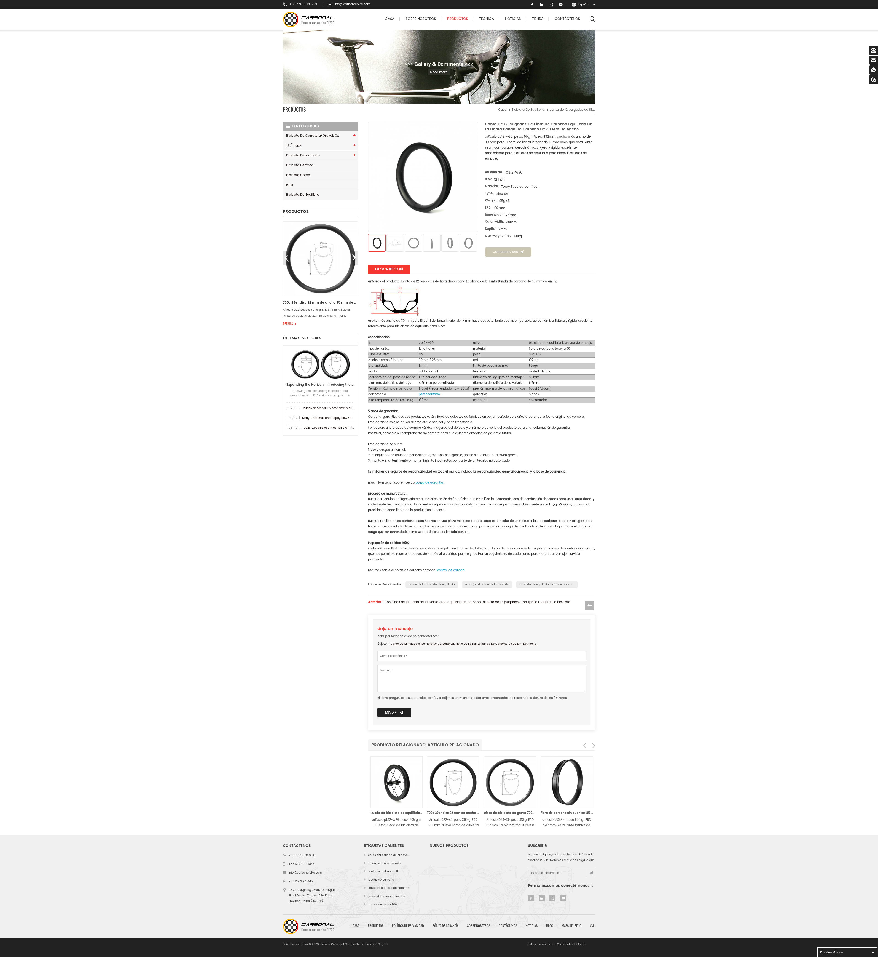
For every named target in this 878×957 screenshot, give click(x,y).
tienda (537, 19)
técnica (486, 19)
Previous (286, 258)
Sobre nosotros (421, 19)
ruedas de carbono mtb (384, 863)
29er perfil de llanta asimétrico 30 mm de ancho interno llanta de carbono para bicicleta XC (320, 302)
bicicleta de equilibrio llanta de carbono (546, 584)
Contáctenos (567, 19)
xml (592, 925)
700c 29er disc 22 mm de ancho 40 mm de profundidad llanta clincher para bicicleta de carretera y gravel (419, 813)
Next (354, 258)
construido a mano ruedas (386, 896)
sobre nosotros (478, 925)
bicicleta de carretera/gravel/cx (312, 135)
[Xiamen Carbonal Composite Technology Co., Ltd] (310, 19)
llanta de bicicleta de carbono (388, 888)
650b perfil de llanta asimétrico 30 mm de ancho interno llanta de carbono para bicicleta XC (590, 813)
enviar (390, 712)
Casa (389, 19)
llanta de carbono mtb (383, 871)
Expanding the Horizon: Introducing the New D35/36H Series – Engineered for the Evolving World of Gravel (320, 384)
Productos (457, 19)
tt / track (293, 145)
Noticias (513, 19)
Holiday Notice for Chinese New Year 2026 (330, 408)
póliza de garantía (445, 925)
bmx (289, 184)
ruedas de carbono (381, 880)
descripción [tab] (389, 269)
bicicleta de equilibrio (527, 109)
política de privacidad (408, 925)
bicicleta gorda (298, 175)
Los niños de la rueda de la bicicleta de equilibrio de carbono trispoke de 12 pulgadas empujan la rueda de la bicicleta (477, 602)
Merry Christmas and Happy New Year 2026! (332, 418)
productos (375, 925)
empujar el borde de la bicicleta (487, 584)
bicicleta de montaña (303, 155)
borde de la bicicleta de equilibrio (432, 584)
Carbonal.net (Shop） (572, 944)
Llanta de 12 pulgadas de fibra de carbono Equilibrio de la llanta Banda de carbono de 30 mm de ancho (463, 644)
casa (356, 925)
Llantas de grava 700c (383, 904)
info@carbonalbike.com (352, 4)
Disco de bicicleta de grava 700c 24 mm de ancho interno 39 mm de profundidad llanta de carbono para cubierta (476, 813)
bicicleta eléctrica (299, 165)
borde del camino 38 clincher (388, 855)
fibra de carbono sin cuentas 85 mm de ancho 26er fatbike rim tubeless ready (533, 813)
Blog (549, 925)
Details (288, 323)
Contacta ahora (505, 251)
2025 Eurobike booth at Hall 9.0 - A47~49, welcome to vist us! (346, 428)
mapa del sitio (571, 925)
